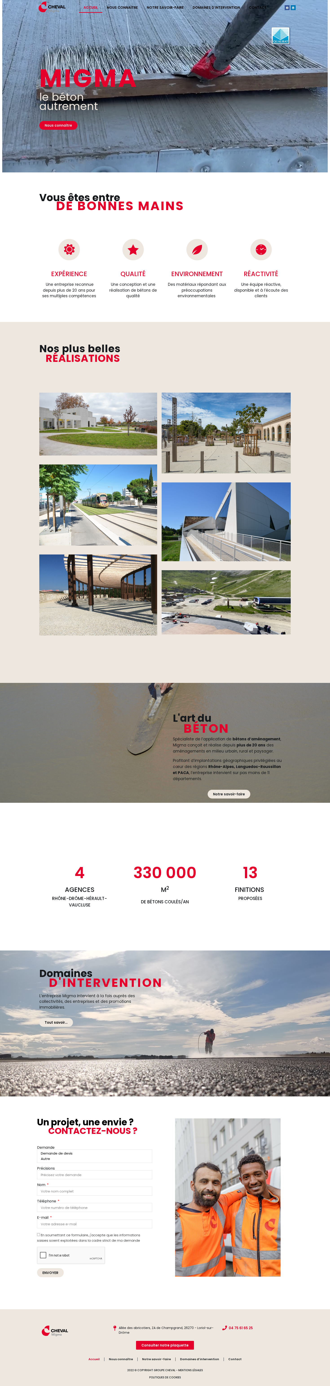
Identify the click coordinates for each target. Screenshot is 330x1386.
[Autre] (93, 1159)
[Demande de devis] (93, 1153)
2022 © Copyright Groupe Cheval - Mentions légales (165, 1370)
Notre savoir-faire (165, 7)
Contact (258, 7)
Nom (41, 1185)
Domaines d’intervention (216, 7)
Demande (46, 1147)
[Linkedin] (293, 7)
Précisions (46, 1168)
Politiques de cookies (165, 1377)
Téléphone (47, 1201)
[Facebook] (287, 7)
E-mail (43, 1217)
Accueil (91, 7)
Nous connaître (122, 7)
